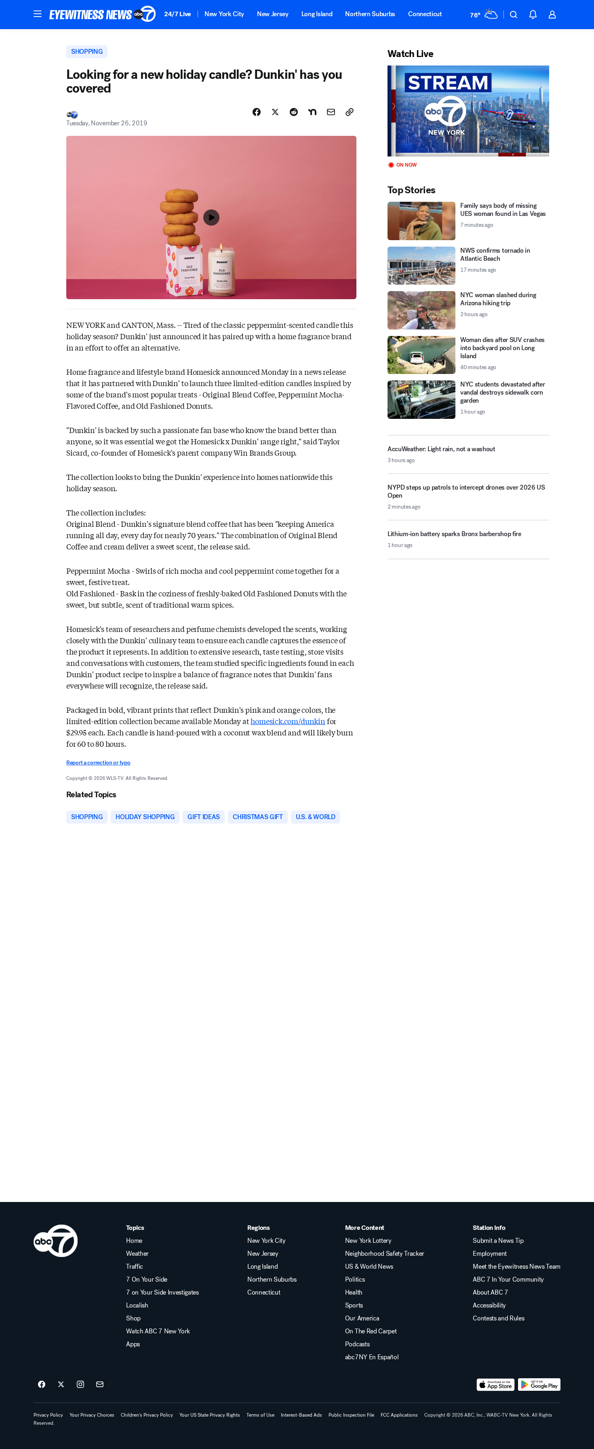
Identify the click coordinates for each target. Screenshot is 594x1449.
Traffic (134, 1266)
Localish (137, 1305)
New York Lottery (368, 1241)
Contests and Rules (498, 1318)
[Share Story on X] (275, 112)
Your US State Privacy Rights (209, 1415)
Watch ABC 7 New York (158, 1331)
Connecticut (425, 14)
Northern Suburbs (370, 14)
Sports (354, 1305)
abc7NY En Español (372, 1357)
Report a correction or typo (98, 763)
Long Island (316, 14)
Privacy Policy (48, 1415)
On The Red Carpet (371, 1331)
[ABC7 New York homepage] (102, 14)
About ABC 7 (490, 1292)
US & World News (369, 1266)
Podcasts (357, 1344)
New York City (224, 14)
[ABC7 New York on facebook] (42, 1385)
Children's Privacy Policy (147, 1415)
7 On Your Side (146, 1279)
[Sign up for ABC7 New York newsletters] (100, 1385)
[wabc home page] (56, 1241)
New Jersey (273, 14)
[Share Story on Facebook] (256, 112)
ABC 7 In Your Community (508, 1279)
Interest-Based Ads (301, 1415)
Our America (362, 1318)
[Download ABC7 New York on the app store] (495, 1384)
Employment (490, 1253)
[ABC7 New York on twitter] (61, 1385)
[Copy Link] (349, 112)
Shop (133, 1318)
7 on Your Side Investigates (162, 1292)
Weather (137, 1253)
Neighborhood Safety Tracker (384, 1253)
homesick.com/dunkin (288, 721)
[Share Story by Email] (331, 112)
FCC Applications (399, 1415)
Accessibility (489, 1305)
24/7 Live (177, 14)
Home (134, 1241)
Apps (133, 1344)
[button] (37, 14)
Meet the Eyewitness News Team (516, 1266)
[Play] (468, 110)
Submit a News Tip (498, 1241)
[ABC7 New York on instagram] (80, 1385)
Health (353, 1292)
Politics (354, 1279)
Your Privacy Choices (92, 1415)
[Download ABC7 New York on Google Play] (539, 1384)
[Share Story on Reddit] (294, 112)
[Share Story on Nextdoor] (312, 112)
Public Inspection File (351, 1415)
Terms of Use (260, 1415)
